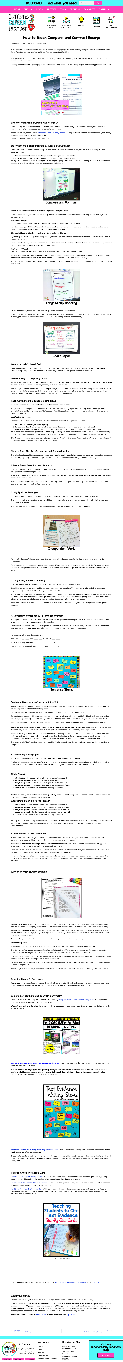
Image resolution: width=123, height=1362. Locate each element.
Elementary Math (69, 1346)
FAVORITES (89, 9)
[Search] (98, 3)
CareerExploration (111, 26)
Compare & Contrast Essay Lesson (51, 133)
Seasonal (96, 26)
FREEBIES (51, 9)
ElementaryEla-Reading (66, 26)
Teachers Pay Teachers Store (67, 1282)
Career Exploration (69, 1356)
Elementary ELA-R (69, 1349)
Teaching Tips (68, 1351)
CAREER (103, 9)
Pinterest (83, 1282)
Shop (40, 1350)
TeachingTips (81, 26)
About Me (75, 9)
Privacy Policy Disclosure (47, 1359)
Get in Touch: (43, 1356)
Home (17, 9)
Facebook (95, 1282)
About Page (41, 1314)
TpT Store (71, 1314)
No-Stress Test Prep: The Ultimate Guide (27, 1189)
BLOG (38, 9)
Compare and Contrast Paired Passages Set (76, 1000)
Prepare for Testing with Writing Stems (26, 1177)
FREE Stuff (66, 1359)
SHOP (27, 9)
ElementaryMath (51, 26)
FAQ (62, 9)
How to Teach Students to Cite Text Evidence (29, 1183)
